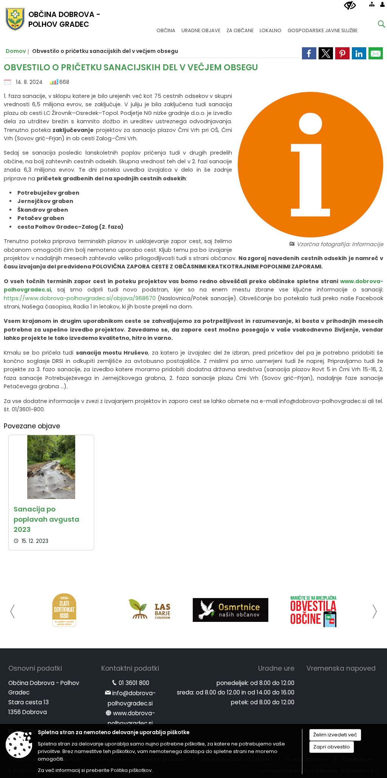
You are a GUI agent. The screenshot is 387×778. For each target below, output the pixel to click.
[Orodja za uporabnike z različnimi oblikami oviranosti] (350, 5)
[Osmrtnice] (230, 610)
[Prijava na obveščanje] (313, 610)
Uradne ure (276, 668)
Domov (16, 51)
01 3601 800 (134, 683)
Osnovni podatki (35, 668)
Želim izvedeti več (335, 734)
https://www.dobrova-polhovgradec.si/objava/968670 (80, 298)
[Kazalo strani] (372, 4)
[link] (375, 53)
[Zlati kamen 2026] (64, 610)
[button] (13, 611)
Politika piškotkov (131, 770)
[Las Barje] (147, 610)
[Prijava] (382, 4)
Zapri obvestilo (331, 746)
